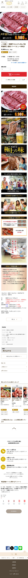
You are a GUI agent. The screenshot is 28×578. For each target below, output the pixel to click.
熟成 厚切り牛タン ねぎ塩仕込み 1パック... (5, 399)
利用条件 (14, 565)
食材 (13, 557)
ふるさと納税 (9, 7)
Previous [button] (3, 26)
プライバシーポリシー (14, 571)
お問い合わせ (4, 370)
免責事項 (14, 568)
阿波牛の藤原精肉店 (5, 404)
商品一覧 (3, 363)
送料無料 (16, 7)
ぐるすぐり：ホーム (5, 557)
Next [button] (25, 26)
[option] (14, 26)
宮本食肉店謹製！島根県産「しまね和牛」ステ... (16, 400)
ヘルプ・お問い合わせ (14, 573)
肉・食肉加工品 (20, 557)
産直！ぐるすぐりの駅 (16, 406)
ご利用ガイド (4, 366)
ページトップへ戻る (25, 551)
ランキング (23, 7)
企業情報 (14, 562)
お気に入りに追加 (11, 79)
